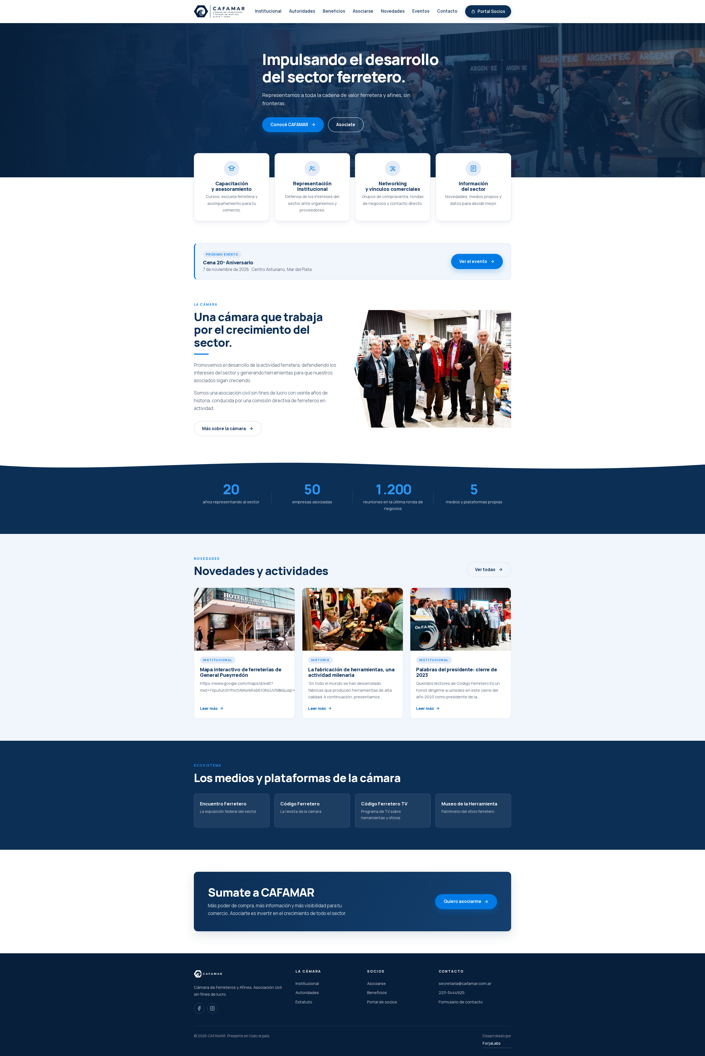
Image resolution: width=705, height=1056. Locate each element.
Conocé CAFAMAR (289, 124)
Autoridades (302, 11)
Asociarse (363, 11)
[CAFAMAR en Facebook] (199, 1008)
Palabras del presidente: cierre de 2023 (456, 672)
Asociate (345, 124)
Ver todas (485, 569)
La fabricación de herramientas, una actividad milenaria (351, 672)
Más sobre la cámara (224, 428)
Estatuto (303, 1002)
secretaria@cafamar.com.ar (465, 983)
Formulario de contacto (461, 1002)
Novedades (393, 11)
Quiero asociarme (462, 901)
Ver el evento (473, 261)
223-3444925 (452, 992)
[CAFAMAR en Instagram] (212, 1008)
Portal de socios (382, 1002)
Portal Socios (491, 11)
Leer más (209, 708)
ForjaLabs (491, 1043)
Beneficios (334, 11)
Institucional (268, 11)
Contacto (447, 11)
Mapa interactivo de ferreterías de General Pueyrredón (240, 672)
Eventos (420, 11)
